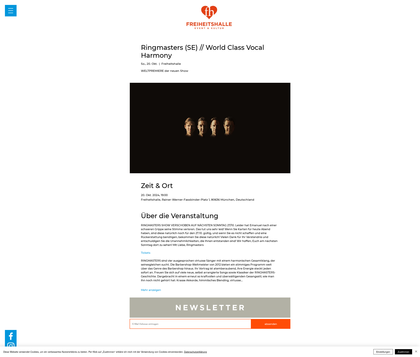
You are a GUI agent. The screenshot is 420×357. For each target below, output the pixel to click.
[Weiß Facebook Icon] (11, 336)
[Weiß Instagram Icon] (11, 346)
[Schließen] (416, 351)
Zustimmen (403, 351)
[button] (10, 10)
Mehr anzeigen (151, 290)
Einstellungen (383, 351)
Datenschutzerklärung (195, 351)
